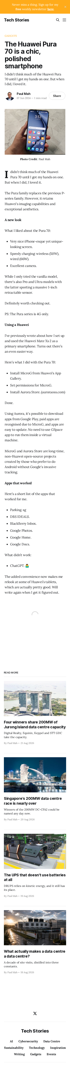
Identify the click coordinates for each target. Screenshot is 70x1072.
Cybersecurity (28, 1041)
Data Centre (51, 1041)
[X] (35, 1013)
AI (11, 1041)
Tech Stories (16, 20)
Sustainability (14, 1048)
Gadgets (11, 35)
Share (57, 96)
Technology (37, 1048)
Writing (19, 1054)
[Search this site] (58, 20)
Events (51, 1054)
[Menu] (64, 20)
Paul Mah (23, 94)
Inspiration (58, 1048)
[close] (65, 7)
